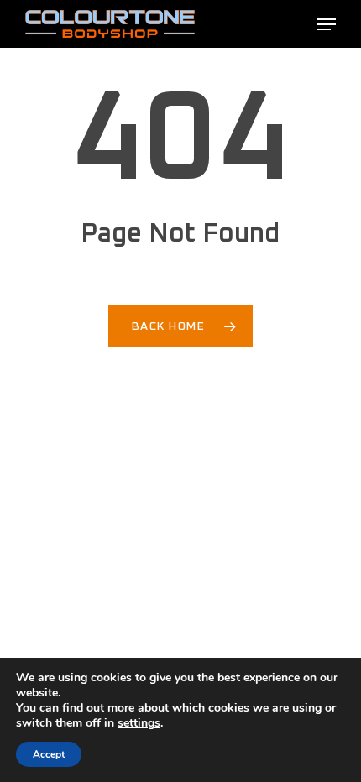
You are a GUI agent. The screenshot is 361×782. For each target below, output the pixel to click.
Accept (49, 754)
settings (139, 723)
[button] (326, 24)
